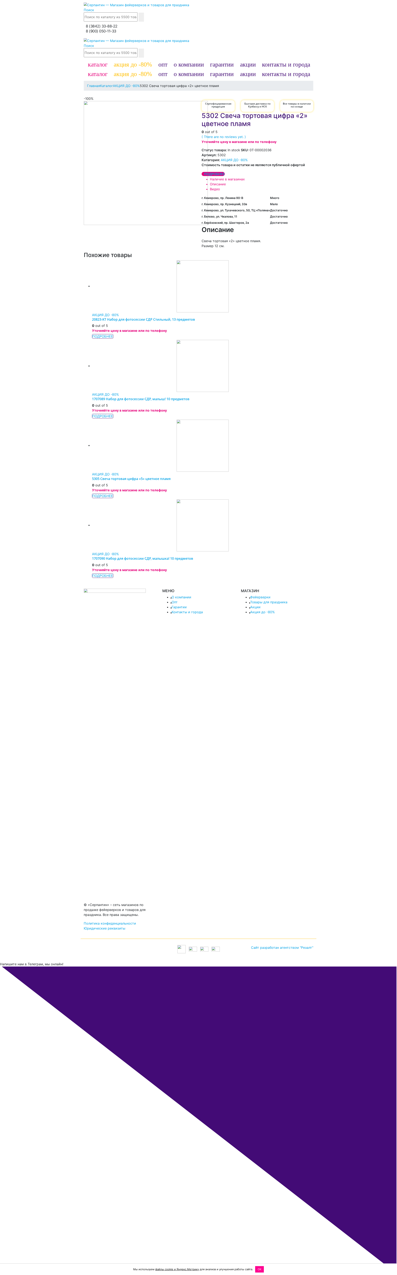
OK (259, 1269)
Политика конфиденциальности (110, 923)
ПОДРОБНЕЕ (214, 174)
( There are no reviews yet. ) (224, 137)
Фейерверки (260, 597)
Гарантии (179, 607)
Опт (175, 602)
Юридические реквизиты (104, 928)
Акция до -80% (262, 612)
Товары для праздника (268, 602)
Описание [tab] (218, 184)
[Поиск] (141, 17)
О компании (181, 597)
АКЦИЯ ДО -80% (234, 160)
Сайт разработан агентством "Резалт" (282, 947)
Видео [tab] (215, 189)
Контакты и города (187, 612)
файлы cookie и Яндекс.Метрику (177, 1269)
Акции (255, 607)
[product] (203, 286)
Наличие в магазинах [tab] (227, 179)
